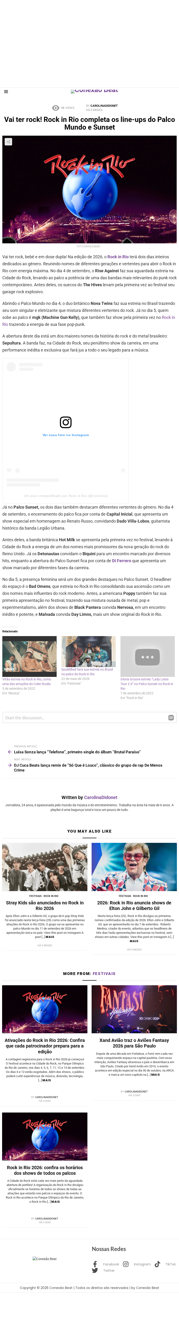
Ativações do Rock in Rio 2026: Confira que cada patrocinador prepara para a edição (45, 1045)
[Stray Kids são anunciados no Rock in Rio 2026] (44, 867)
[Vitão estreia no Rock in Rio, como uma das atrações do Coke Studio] (29, 656)
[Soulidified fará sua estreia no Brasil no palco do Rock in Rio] (88, 651)
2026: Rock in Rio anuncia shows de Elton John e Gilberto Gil (134, 905)
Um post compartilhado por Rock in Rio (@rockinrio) (66, 496)
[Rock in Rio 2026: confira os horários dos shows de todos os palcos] (44, 1137)
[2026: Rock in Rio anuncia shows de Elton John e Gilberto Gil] (134, 867)
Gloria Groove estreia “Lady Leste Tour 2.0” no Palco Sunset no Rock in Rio (146, 683)
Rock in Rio (118, 256)
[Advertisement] (85, 10)
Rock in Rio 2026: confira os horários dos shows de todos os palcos (45, 1170)
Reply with (171, 717)
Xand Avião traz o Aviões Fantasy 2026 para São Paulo (134, 1043)
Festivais (35, 896)
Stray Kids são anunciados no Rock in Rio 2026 (45, 905)
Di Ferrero (121, 560)
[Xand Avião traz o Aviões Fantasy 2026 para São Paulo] (134, 1009)
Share (8, 141)
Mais (50, 937)
